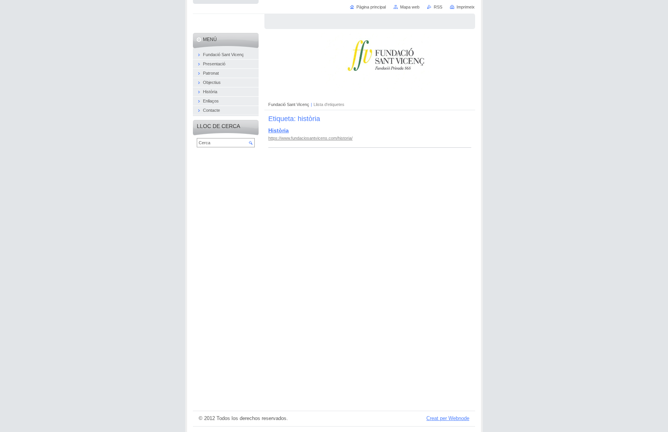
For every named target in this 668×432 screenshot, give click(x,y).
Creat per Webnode (447, 418)
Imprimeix (466, 7)
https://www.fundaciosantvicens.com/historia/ (310, 138)
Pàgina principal (371, 7)
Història (278, 130)
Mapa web (409, 7)
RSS (438, 7)
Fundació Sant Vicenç (288, 104)
